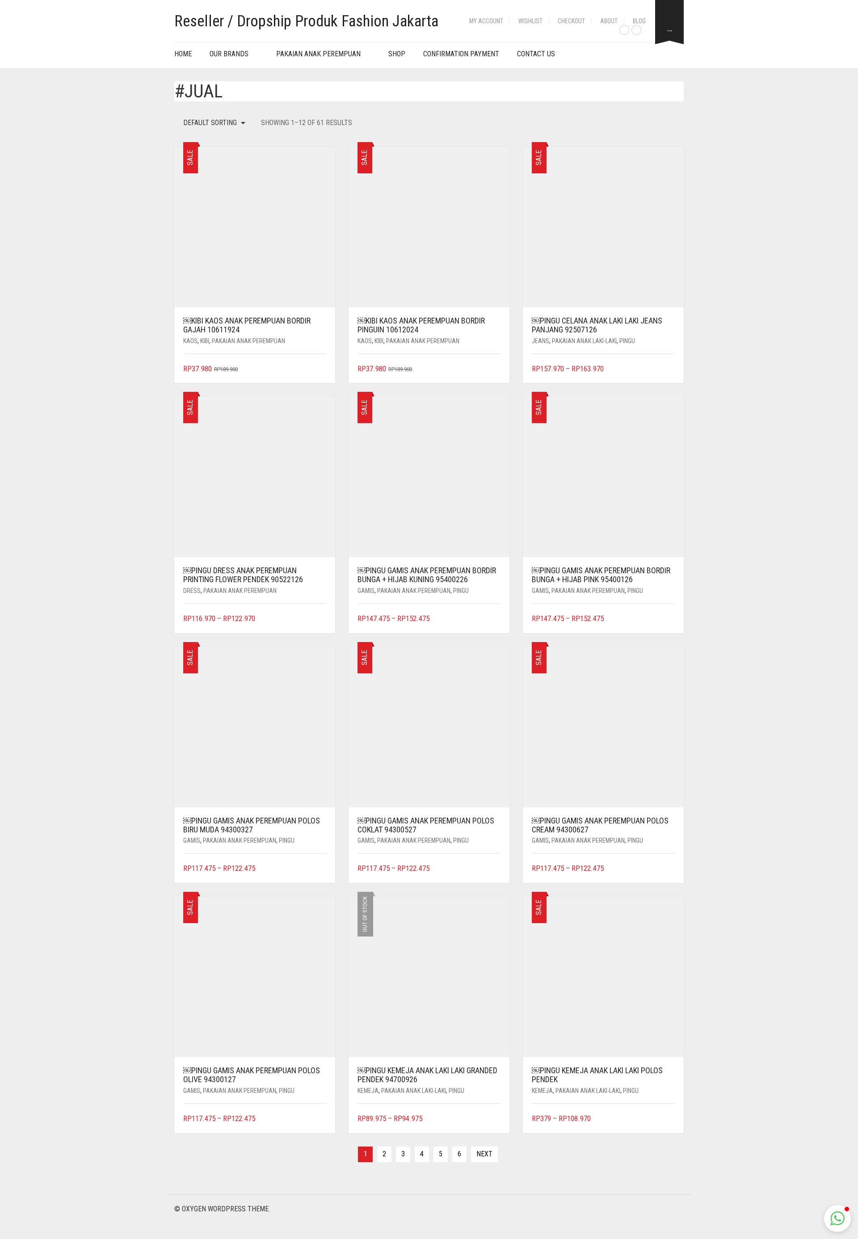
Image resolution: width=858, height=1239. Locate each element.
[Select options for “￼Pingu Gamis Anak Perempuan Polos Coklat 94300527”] (494, 869)
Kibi (204, 340)
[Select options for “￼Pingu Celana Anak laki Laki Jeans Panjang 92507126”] (669, 369)
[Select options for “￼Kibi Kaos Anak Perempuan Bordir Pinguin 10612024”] (494, 369)
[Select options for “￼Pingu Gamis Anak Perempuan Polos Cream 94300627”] (669, 869)
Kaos (190, 340)
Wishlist (530, 21)
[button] (837, 1218)
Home (183, 54)
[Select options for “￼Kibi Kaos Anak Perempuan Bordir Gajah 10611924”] (320, 369)
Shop (396, 54)
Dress (192, 590)
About (609, 21)
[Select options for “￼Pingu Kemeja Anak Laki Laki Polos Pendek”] (669, 1119)
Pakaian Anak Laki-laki (584, 340)
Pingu (627, 340)
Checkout (571, 21)
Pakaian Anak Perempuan (318, 54)
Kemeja (368, 1090)
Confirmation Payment (461, 54)
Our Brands (229, 54)
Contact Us (536, 54)
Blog (639, 21)
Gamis (366, 590)
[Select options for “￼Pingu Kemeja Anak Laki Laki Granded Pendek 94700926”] (494, 1119)
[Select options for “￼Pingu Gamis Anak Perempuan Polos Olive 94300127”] (320, 1119)
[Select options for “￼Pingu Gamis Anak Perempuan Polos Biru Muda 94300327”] (320, 869)
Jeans (540, 340)
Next (484, 1154)
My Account (486, 21)
